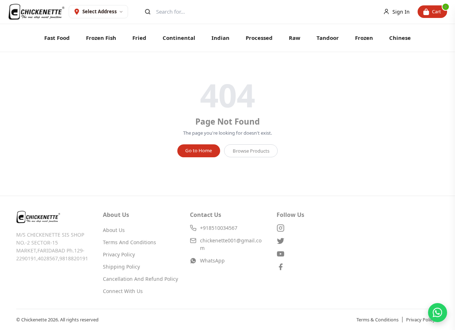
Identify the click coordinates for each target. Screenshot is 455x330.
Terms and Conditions (129, 242)
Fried (139, 37)
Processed (259, 37)
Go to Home (198, 150)
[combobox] (262, 11)
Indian (220, 37)
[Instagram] (314, 228)
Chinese (400, 37)
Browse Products (251, 151)
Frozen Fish (101, 37)
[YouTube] (314, 254)
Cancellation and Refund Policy (140, 278)
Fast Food (57, 37)
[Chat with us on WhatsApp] (437, 312)
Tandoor (328, 37)
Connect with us (123, 291)
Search (147, 11)
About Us (114, 230)
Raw (294, 37)
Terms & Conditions (377, 319)
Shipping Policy (121, 266)
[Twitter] (314, 241)
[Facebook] (314, 267)
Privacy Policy (119, 254)
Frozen (364, 37)
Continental (179, 37)
